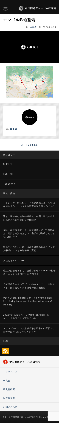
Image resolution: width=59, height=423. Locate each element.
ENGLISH (8, 174)
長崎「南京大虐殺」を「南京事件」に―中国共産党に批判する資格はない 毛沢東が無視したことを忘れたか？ (29, 233)
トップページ (10, 372)
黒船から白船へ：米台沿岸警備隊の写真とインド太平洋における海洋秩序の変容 (29, 249)
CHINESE (8, 164)
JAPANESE (9, 184)
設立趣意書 (9, 398)
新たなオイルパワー (13, 260)
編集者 (33, 27)
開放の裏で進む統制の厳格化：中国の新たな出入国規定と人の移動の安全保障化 (29, 218)
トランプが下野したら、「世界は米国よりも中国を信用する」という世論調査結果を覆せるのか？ (29, 204)
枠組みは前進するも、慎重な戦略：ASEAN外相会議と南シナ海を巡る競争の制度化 (29, 272)
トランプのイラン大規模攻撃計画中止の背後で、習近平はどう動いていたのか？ (29, 330)
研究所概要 (9, 389)
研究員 (6, 380)
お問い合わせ (10, 407)
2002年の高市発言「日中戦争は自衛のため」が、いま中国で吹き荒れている (27, 317)
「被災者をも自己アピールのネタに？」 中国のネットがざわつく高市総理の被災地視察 (29, 286)
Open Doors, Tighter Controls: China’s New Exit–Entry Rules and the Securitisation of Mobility (27, 301)
